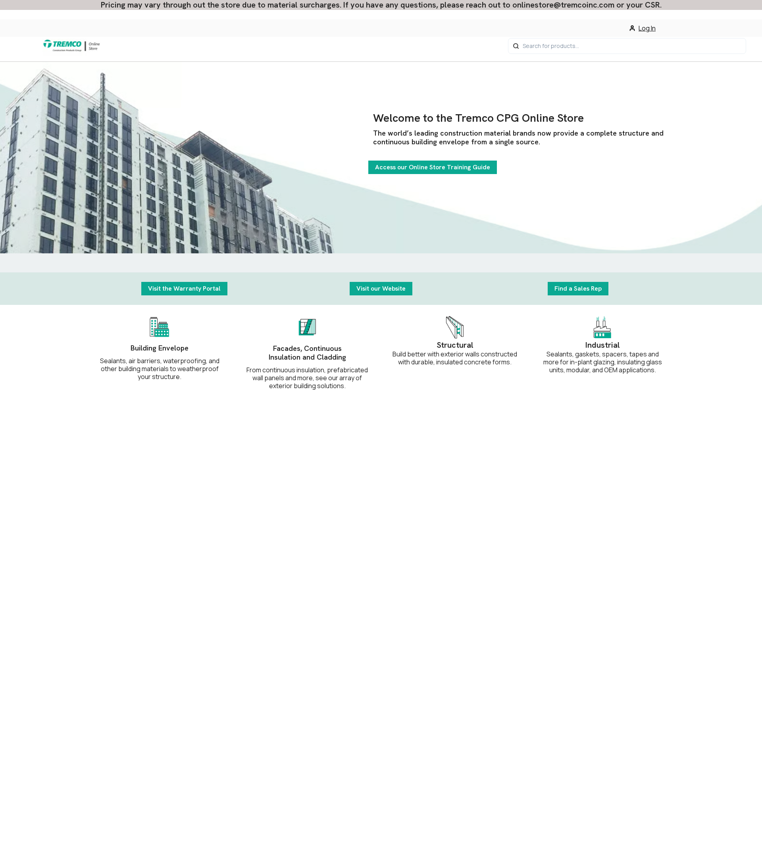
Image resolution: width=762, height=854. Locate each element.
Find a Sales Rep (578, 288)
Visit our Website (381, 288)
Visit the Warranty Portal (184, 288)
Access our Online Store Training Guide (432, 167)
